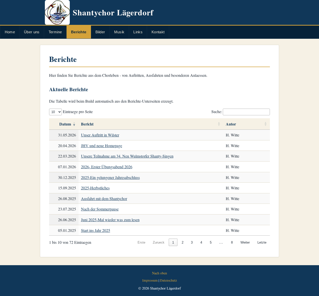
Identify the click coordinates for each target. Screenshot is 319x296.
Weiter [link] (245, 242)
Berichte (78, 32)
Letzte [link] (261, 242)
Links (138, 32)
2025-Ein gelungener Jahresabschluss (110, 177)
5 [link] (211, 242)
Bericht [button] (87, 124)
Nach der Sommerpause (100, 208)
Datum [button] (65, 124)
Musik (119, 32)
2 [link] (182, 242)
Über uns (31, 32)
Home (10, 32)
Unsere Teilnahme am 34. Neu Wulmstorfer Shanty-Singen (127, 156)
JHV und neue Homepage (101, 145)
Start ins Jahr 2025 (95, 230)
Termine (55, 32)
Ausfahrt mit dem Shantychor (104, 198)
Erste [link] (141, 242)
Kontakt (158, 32)
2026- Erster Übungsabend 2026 (106, 166)
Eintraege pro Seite (77, 111)
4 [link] (201, 242)
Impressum (150, 280)
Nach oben (159, 273)
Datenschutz (168, 280)
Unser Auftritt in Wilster (100, 134)
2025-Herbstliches (95, 187)
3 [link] (192, 242)
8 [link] (232, 242)
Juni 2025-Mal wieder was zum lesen (110, 219)
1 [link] (173, 242)
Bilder (100, 32)
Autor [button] (231, 124)
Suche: (216, 111)
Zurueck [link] (158, 242)
